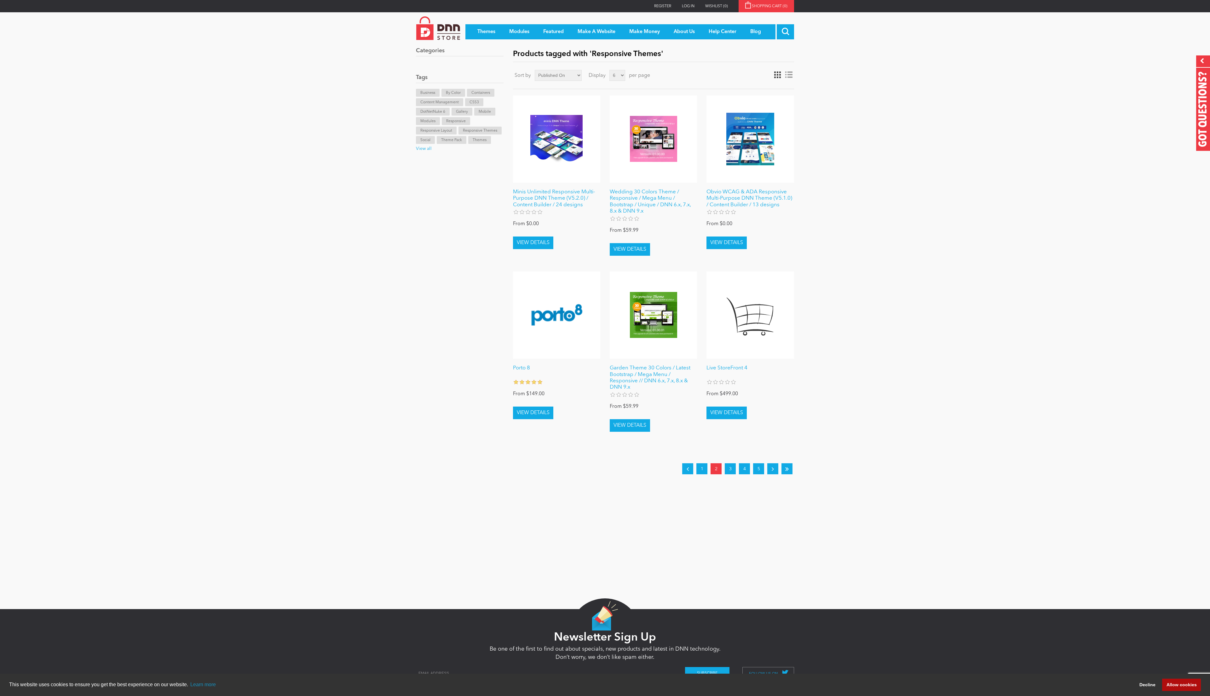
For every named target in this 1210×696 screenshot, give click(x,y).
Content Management (439, 102)
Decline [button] (1147, 684)
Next (772, 468)
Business (427, 93)
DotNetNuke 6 (432, 112)
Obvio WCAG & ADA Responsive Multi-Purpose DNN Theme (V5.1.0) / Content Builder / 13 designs (749, 198)
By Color (453, 93)
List (788, 75)
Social (425, 140)
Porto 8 (521, 368)
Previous (687, 468)
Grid (777, 75)
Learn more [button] (203, 684)
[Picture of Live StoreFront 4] (750, 315)
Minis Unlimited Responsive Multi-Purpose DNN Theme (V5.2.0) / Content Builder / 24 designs (554, 198)
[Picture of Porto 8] (556, 315)
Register (662, 6)
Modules (427, 121)
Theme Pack (451, 140)
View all (424, 148)
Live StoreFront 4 (726, 368)
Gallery (462, 112)
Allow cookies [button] (1182, 684)
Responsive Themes (480, 131)
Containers (480, 93)
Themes (480, 140)
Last (786, 468)
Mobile (485, 112)
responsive (456, 121)
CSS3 (474, 102)
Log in (688, 6)
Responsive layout (436, 131)
